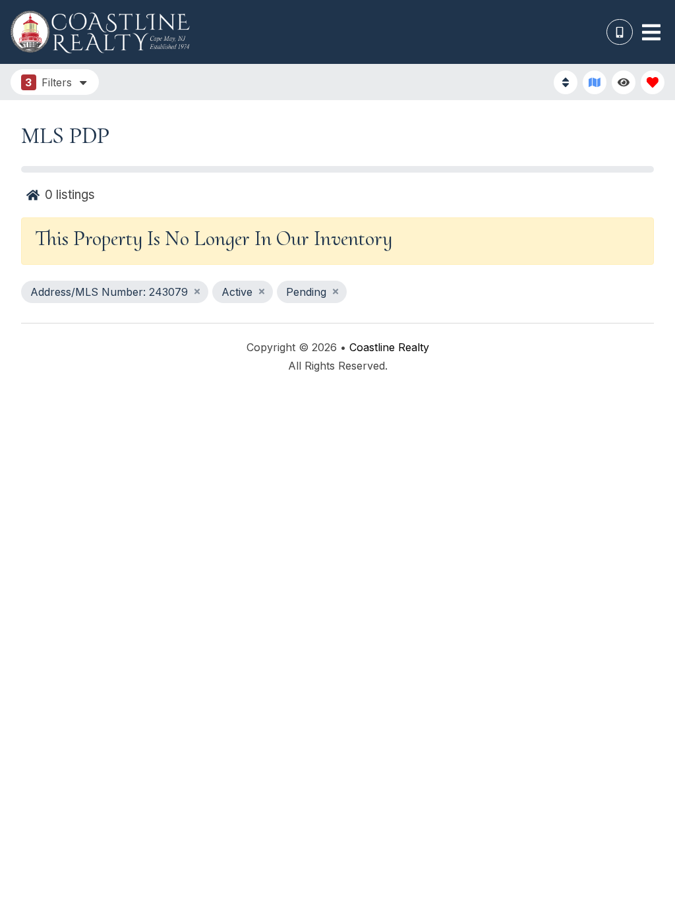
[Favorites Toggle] (652, 82)
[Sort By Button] (565, 82)
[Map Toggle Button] (594, 82)
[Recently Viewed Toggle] (623, 82)
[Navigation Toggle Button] (651, 32)
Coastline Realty (389, 347)
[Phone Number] (619, 32)
